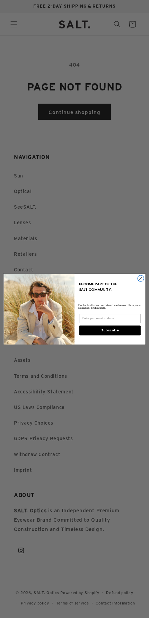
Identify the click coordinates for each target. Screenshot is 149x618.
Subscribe (110, 330)
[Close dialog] (141, 278)
